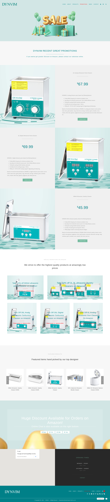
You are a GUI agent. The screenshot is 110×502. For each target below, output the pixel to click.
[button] (7, 380)
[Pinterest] (95, 493)
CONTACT (82, 477)
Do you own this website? (22, 456)
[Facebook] (87, 493)
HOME (70, 491)
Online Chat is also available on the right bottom (55, 426)
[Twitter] (89, 493)
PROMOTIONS (87, 491)
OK (35, 456)
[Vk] (102, 493)
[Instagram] (93, 493)
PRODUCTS (80, 491)
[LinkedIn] (97, 493)
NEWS (93, 491)
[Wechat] (104, 493)
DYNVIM (47, 500)
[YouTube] (91, 493)
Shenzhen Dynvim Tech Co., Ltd (69, 500)
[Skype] (100, 493)
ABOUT (74, 491)
